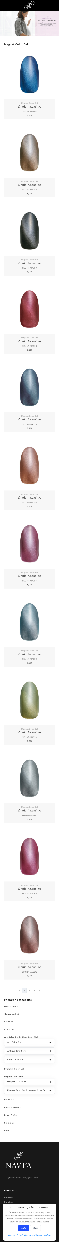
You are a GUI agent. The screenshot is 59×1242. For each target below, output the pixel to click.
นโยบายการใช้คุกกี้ (15, 1235)
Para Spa (8, 1202)
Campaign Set (11, 1014)
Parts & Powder (12, 1107)
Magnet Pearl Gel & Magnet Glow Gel (26, 1090)
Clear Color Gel (15, 1059)
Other (7, 1130)
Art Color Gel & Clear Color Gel (21, 1037)
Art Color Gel (14, 1042)
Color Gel (9, 1029)
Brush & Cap (10, 1115)
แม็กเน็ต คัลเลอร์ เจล (29, 107)
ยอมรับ (23, 1228)
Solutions (9, 1123)
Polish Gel (9, 1099)
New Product (11, 1006)
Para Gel (8, 1197)
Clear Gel (9, 1021)
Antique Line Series (17, 1051)
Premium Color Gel (14, 1069)
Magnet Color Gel (13, 1076)
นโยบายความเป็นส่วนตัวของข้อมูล (37, 1235)
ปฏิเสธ (35, 1228)
